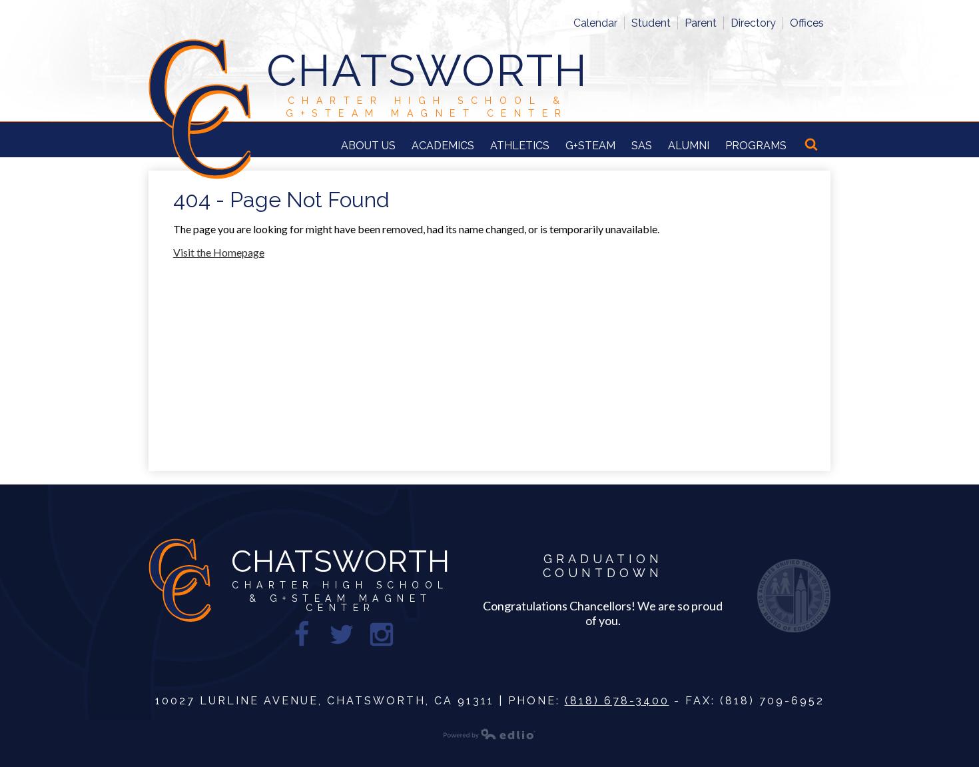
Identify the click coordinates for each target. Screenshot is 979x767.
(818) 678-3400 (617, 700)
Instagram (381, 634)
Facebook (301, 634)
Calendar (595, 23)
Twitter (341, 634)
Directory (753, 23)
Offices (807, 23)
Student (651, 23)
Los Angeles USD (793, 595)
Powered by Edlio (489, 733)
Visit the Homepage (218, 252)
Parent (701, 23)
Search (812, 145)
